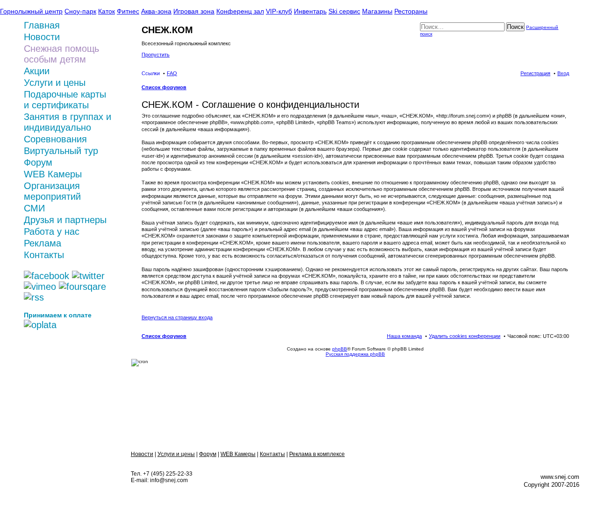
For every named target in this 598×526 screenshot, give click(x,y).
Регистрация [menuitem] (535, 73)
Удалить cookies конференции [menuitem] (464, 336)
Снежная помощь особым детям (61, 53)
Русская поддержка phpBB (355, 354)
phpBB (339, 348)
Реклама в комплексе (317, 454)
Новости (142, 454)
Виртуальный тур (61, 151)
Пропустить (156, 54)
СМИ (34, 208)
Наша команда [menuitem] (404, 336)
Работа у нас (51, 231)
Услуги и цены (54, 82)
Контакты (44, 255)
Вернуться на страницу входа (177, 317)
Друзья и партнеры (65, 220)
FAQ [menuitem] (172, 73)
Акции (37, 71)
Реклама (42, 243)
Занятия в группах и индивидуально (67, 122)
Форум (38, 162)
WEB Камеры (53, 174)
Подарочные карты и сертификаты (65, 99)
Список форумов (164, 336)
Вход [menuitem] (563, 73)
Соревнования (55, 139)
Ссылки (151, 73)
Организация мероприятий (52, 191)
